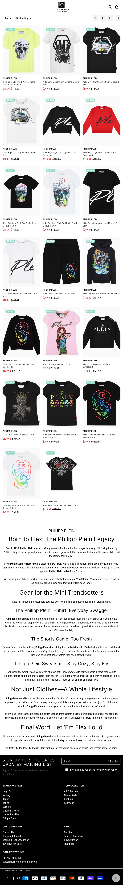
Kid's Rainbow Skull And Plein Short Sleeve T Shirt (20, 224)
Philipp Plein (9, 818)
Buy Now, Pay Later (12, 843)
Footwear (69, 802)
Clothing (68, 799)
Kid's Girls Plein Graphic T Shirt (58, 364)
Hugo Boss (8, 791)
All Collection (71, 791)
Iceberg (6, 795)
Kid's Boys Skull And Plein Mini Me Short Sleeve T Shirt (19, 83)
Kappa (6, 799)
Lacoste (7, 806)
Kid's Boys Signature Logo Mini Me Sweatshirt (59, 153)
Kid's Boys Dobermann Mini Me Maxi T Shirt (61, 83)
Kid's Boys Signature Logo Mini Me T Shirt (100, 224)
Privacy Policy (109, 769)
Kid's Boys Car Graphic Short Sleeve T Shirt (101, 83)
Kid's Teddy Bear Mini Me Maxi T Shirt (60, 505)
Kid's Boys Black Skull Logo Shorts (59, 294)
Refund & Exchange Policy (16, 840)
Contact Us (8, 832)
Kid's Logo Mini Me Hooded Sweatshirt (101, 294)
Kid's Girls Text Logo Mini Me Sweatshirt (96, 365)
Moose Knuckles (11, 814)
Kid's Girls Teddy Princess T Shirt (18, 435)
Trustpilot (69, 843)
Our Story (69, 832)
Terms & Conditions (74, 836)
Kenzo (6, 802)
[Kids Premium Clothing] (61, 7)
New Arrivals (70, 795)
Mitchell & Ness (11, 810)
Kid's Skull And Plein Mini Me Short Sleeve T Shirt (59, 436)
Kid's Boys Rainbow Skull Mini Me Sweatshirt (19, 365)
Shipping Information (13, 836)
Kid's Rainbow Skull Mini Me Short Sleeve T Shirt (99, 436)
